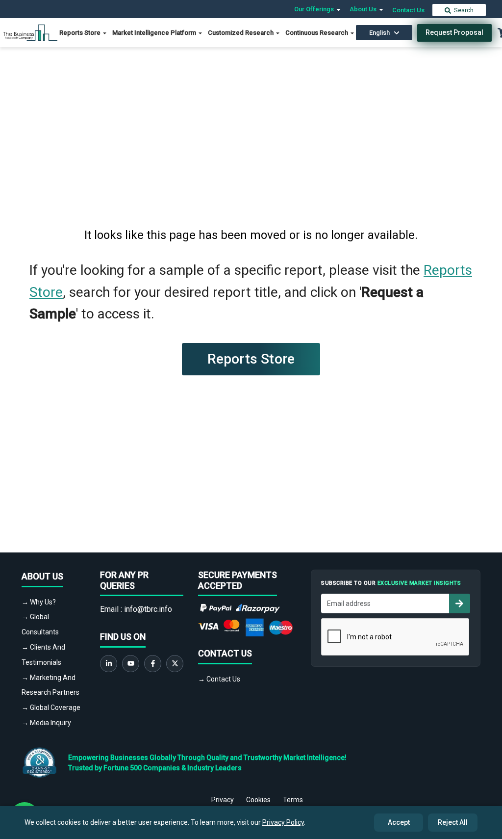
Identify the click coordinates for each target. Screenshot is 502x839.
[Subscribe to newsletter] (459, 603)
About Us (364, 9)
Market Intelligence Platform (155, 32)
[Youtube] (130, 663)
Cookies (258, 800)
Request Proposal (454, 32)
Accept (399, 822)
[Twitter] (174, 663)
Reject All (453, 822)
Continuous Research (317, 32)
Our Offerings (314, 9)
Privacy (222, 800)
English (379, 32)
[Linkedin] (108, 663)
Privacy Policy (283, 822)
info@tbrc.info (148, 609)
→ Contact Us (219, 679)
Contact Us (408, 10)
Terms (293, 800)
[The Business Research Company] (30, 32)
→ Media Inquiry (46, 723)
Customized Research (241, 32)
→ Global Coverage (51, 707)
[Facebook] (152, 663)
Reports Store (80, 32)
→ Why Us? (39, 602)
